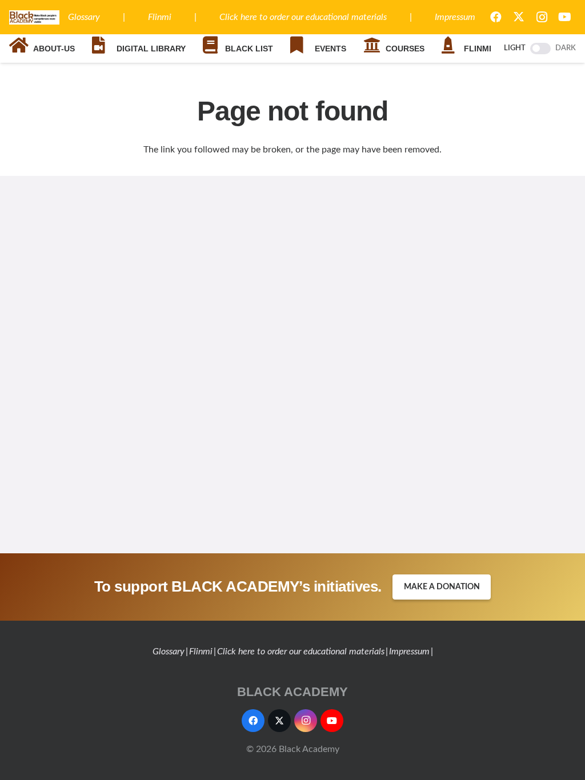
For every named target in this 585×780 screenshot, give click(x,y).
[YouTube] (564, 17)
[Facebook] (253, 720)
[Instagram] (541, 17)
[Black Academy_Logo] (34, 17)
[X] (518, 17)
